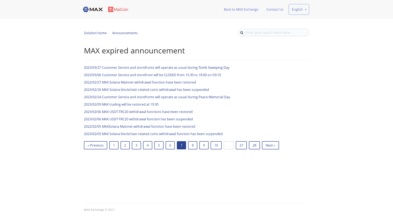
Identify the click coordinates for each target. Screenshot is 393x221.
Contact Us (275, 9)
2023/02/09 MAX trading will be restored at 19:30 (121, 104)
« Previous (96, 145)
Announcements (125, 33)
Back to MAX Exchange (241, 9)
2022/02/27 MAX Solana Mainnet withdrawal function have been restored (140, 82)
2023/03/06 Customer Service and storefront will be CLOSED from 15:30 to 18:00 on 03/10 (152, 75)
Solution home (95, 33)
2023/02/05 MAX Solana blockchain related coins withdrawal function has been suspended (153, 134)
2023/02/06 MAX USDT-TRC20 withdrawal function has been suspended (138, 119)
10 (216, 145)
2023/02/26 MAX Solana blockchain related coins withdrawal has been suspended (146, 89)
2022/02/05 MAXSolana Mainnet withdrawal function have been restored (139, 126)
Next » (270, 145)
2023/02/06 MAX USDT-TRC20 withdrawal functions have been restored (138, 111)
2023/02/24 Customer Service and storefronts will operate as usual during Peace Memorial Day (157, 97)
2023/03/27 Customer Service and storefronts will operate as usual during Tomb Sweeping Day (156, 67)
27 (241, 145)
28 (254, 145)
